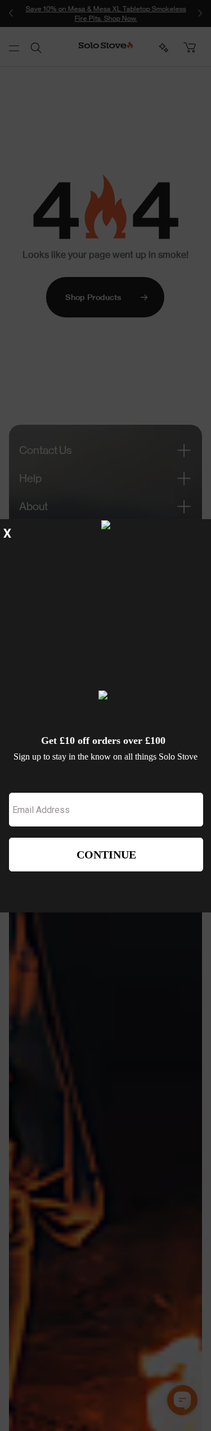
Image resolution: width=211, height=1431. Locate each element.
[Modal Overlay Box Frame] (105, 715)
